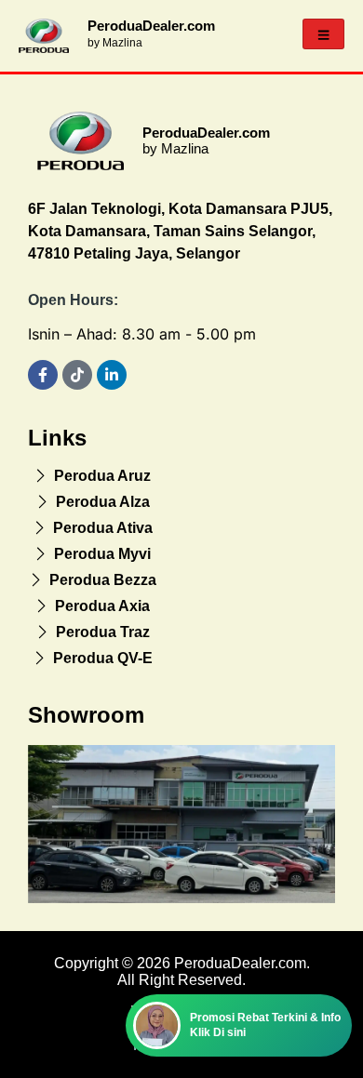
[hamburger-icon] (323, 34)
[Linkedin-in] (112, 375)
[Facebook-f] (43, 375)
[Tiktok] (77, 375)
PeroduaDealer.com (151, 25)
